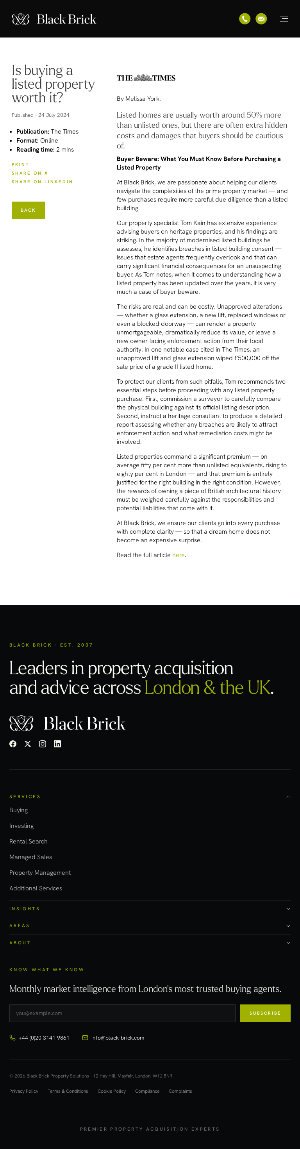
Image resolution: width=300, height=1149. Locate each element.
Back (28, 210)
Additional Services (35, 888)
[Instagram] (42, 743)
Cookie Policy (112, 1091)
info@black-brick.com (117, 1038)
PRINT (21, 164)
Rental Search (28, 841)
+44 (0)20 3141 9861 (44, 1038)
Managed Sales (30, 857)
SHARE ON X (30, 173)
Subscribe (265, 1013)
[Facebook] (12, 743)
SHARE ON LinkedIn (42, 181)
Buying (18, 810)
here (178, 555)
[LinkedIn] (57, 743)
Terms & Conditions (68, 1091)
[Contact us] (261, 18)
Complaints (180, 1091)
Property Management (40, 872)
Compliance (147, 1091)
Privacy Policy (23, 1091)
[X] (27, 743)
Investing (21, 826)
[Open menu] (279, 18)
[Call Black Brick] (245, 18)
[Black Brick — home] (55, 18)
